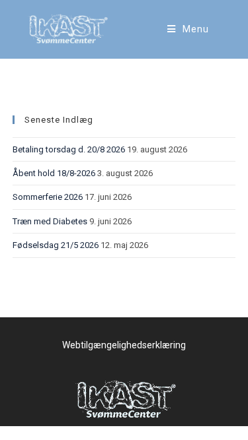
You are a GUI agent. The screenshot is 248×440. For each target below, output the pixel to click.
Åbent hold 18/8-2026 (54, 173)
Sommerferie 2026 (48, 197)
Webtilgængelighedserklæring (124, 345)
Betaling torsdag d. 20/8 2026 (69, 149)
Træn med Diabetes (50, 221)
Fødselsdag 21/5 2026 (56, 245)
